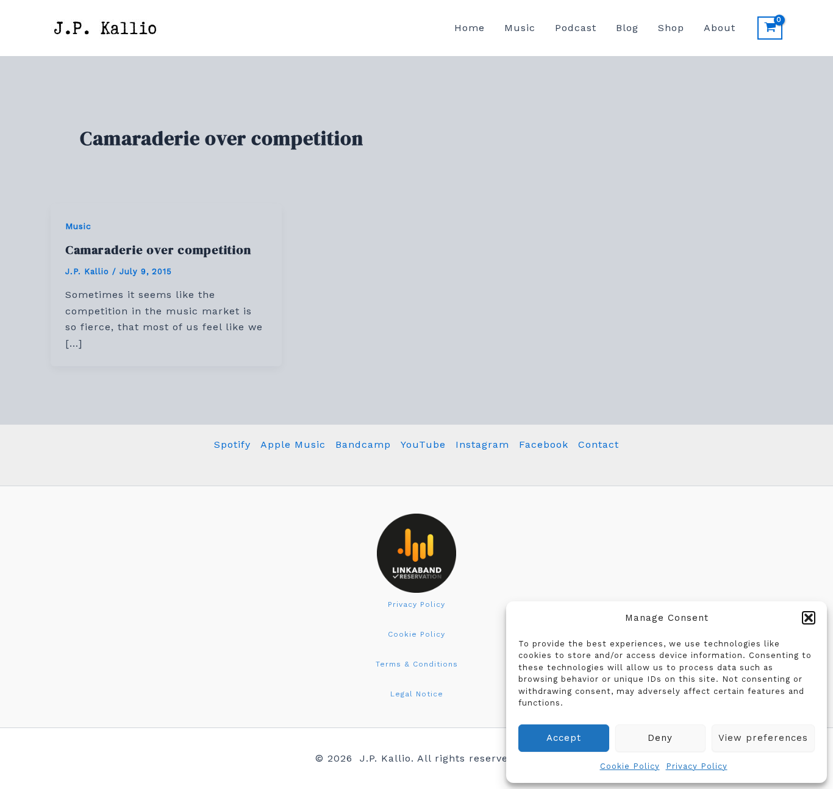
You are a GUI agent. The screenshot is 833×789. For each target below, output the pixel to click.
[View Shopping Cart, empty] (769, 28)
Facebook (543, 444)
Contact (598, 444)
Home (469, 28)
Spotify (232, 444)
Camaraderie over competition (158, 249)
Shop (671, 28)
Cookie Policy (630, 766)
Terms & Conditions (417, 664)
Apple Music (293, 444)
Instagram (482, 444)
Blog (627, 28)
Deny (660, 737)
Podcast (575, 28)
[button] (809, 618)
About (719, 28)
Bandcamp (363, 444)
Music (519, 28)
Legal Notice (416, 694)
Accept (563, 737)
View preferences (763, 737)
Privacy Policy (697, 766)
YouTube (423, 444)
